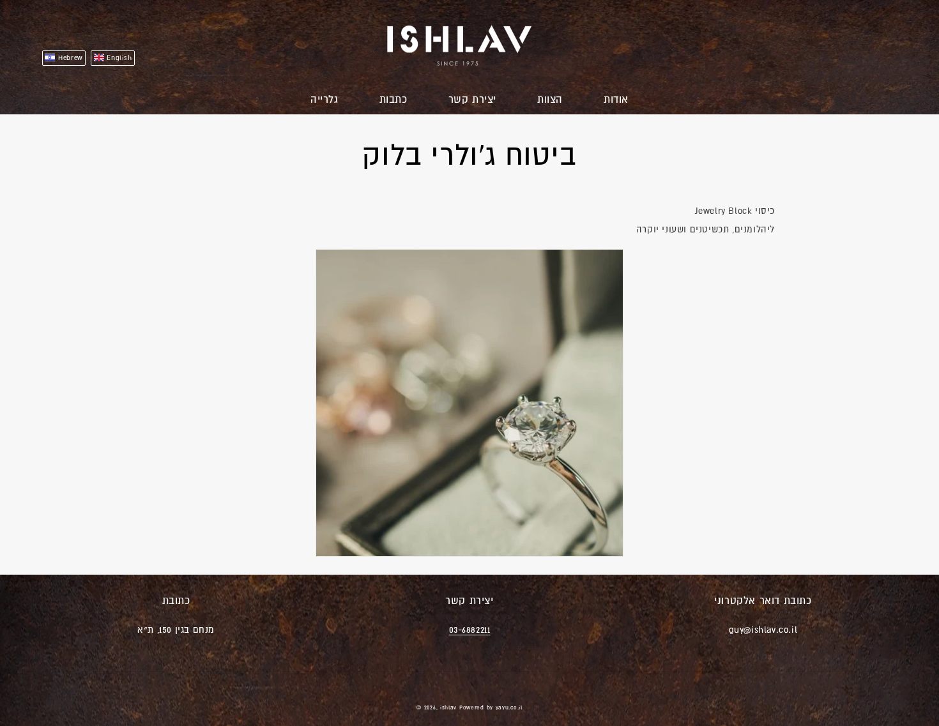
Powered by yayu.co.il (491, 707)
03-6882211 (470, 629)
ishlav (448, 707)
